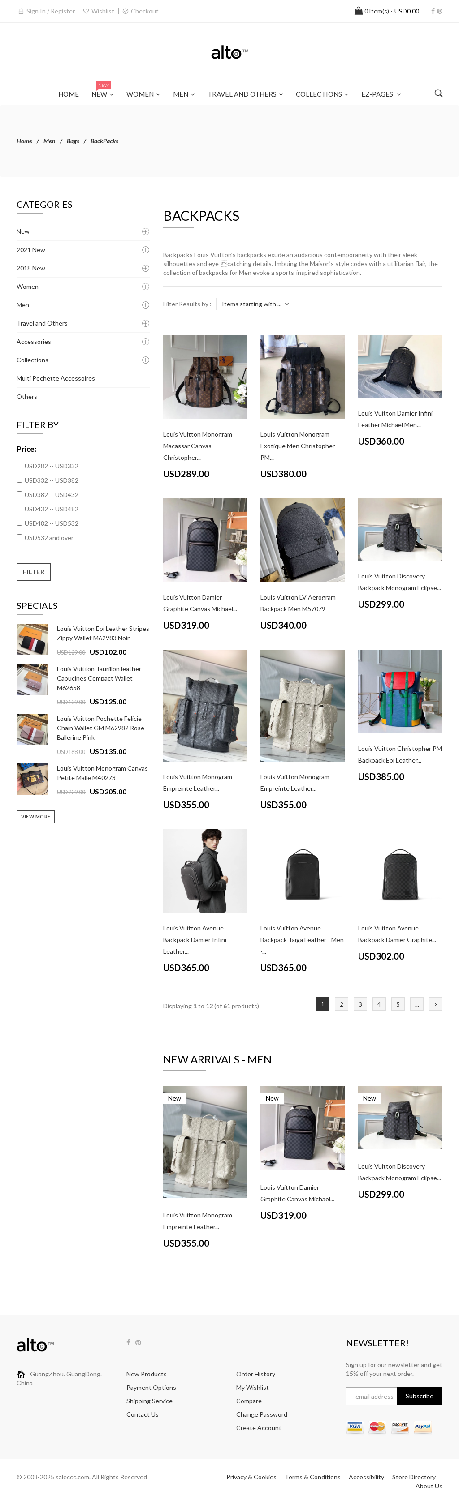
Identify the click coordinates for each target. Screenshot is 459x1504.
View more (36, 816)
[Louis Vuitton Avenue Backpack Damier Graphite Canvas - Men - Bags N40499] (400, 870)
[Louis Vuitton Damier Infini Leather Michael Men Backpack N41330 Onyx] (400, 365)
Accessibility (366, 1477)
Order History (255, 1374)
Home (24, 141)
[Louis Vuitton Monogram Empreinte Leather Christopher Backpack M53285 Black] (205, 704)
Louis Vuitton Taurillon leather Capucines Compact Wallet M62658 (99, 678)
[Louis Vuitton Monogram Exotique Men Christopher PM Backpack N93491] (302, 376)
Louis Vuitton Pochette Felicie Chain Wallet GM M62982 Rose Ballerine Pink (100, 728)
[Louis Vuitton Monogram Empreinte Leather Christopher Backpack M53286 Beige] (302, 704)
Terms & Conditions (313, 1477)
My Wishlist (252, 1387)
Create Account (258, 1427)
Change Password (261, 1414)
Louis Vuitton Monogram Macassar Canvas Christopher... (197, 445)
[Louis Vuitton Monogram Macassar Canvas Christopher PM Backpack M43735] (205, 376)
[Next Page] (435, 1004)
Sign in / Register (50, 11)
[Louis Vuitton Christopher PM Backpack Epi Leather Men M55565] (400, 690)
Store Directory (414, 1477)
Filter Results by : (187, 304)
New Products (146, 1374)
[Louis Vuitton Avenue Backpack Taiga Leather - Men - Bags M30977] (302, 870)
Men (49, 141)
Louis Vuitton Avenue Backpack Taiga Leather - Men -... (302, 939)
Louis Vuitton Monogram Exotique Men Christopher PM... (297, 445)
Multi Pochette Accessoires (56, 378)
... (417, 1004)
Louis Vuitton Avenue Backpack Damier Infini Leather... (194, 939)
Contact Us (142, 1414)
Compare (249, 1401)
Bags (73, 141)
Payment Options (151, 1387)
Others (27, 396)
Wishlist (102, 11)
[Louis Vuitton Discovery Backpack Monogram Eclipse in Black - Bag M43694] (400, 528)
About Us (429, 1486)
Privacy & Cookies (251, 1477)
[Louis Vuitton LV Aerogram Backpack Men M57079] (302, 539)
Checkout (145, 11)
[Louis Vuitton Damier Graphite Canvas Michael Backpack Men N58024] (205, 539)
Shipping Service (149, 1401)
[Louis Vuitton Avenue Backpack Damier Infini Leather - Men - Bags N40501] (205, 870)
